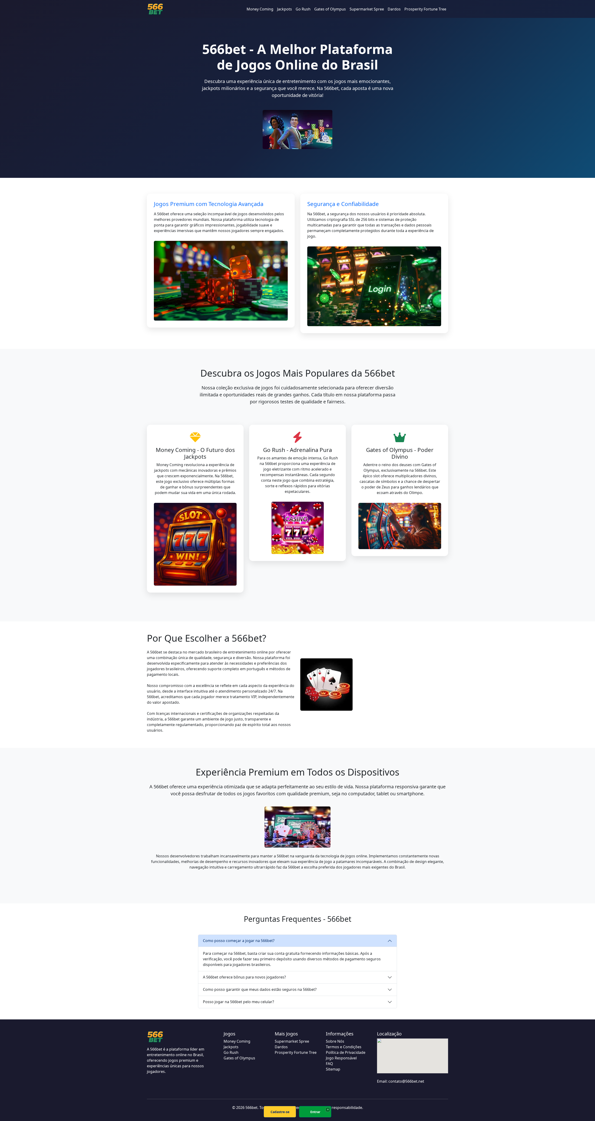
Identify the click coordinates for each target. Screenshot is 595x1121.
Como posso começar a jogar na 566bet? (238, 940)
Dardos (394, 9)
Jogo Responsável (341, 1058)
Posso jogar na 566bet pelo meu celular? (238, 1001)
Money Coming (260, 9)
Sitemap (333, 1069)
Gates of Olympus (330, 9)
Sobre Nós (335, 1041)
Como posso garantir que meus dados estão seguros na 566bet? (260, 989)
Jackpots (284, 9)
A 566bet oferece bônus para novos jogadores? (244, 977)
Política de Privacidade (345, 1052)
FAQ (329, 1063)
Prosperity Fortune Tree (425, 9)
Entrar (315, 1112)
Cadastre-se (280, 1112)
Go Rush (303, 9)
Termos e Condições (343, 1046)
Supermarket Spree (367, 9)
